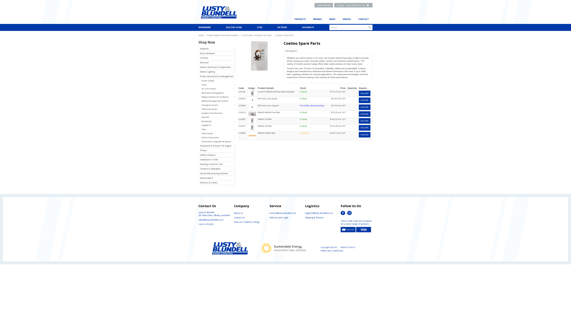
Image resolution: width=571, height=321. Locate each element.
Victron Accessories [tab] (210, 137)
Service (347, 19)
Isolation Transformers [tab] (211, 113)
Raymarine (205, 27)
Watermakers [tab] (206, 178)
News (332, 19)
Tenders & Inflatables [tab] (210, 168)
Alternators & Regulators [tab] (212, 93)
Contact (363, 19)
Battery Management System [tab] (214, 101)
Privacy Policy (348, 247)
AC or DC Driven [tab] (208, 88)
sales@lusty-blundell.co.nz (211, 219)
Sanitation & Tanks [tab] (209, 159)
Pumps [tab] (203, 150)
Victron (282, 27)
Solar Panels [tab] (207, 133)
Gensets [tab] (205, 117)
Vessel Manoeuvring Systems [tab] (214, 173)
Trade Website (324, 5)
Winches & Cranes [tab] (209, 182)
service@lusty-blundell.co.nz (283, 213)
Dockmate (308, 27)
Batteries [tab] (204, 48)
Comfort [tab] (204, 57)
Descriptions (291, 50)
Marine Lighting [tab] (207, 71)
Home (201, 35)
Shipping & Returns (314, 217)
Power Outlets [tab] (207, 80)
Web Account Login (279, 217)
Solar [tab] (203, 129)
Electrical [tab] (204, 62)
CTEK (259, 27)
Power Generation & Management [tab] (216, 76)
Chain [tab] (204, 84)
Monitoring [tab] (206, 121)
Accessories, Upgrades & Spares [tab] (216, 141)
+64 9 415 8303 (206, 224)
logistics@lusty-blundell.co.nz (319, 213)
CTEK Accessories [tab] (209, 109)
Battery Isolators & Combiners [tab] (215, 97)
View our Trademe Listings (247, 222)
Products (300, 19)
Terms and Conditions (332, 250)
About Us (238, 213)
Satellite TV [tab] (206, 125)
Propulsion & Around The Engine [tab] (215, 145)
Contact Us (239, 217)
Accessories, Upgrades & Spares (257, 35)
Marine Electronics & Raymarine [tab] (215, 67)
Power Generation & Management (223, 35)
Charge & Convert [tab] (209, 105)
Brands (317, 19)
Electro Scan (234, 27)
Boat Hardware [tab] (207, 53)
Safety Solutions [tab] (208, 155)
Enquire (365, 93)
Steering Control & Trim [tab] (211, 164)
